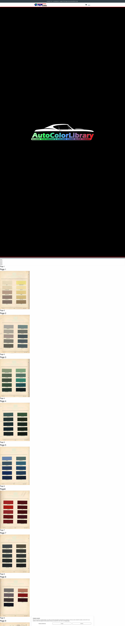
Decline (81, 623)
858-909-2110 (57, 1)
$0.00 (89, 5)
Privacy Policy (67, 620)
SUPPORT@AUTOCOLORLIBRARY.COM (70, 1)
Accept (62, 623)
